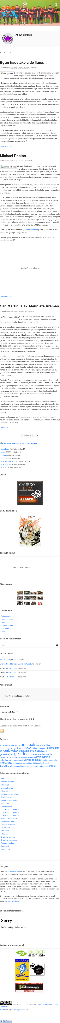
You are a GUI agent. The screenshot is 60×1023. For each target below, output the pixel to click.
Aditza (15, 660)
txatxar (3, 452)
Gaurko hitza (31, 443)
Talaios (3, 1009)
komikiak (37, 759)
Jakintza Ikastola (14, 872)
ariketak (38, 745)
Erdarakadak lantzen (8, 822)
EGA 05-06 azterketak (11, 812)
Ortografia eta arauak (9, 840)
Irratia (3, 631)
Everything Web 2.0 (25, 664)
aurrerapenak (5, 748)
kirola (30, 161)
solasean (6, 765)
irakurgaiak (43, 756)
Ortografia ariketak (8, 837)
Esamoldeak (5, 828)
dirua (19, 748)
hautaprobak (4, 757)
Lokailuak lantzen (7, 788)
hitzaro (20, 757)
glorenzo (5, 67)
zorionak (51, 766)
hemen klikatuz (30, 229)
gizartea (21, 753)
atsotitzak (47, 745)
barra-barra (5, 449)
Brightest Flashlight (7, 664)
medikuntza (16, 763)
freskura (4, 455)
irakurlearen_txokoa (9, 760)
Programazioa (6, 616)
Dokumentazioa (7, 625)
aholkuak (3, 745)
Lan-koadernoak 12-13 (9, 619)
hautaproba (47, 754)
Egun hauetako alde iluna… (23, 62)
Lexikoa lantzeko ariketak (10, 794)
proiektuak (40, 763)
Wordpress (18, 1009)
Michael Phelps (13, 155)
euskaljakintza (27, 750)
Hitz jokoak (5, 785)
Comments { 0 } (6, 146)
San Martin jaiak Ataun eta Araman (29, 306)
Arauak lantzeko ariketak (10, 800)
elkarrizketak (9, 750)
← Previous (26, 436)
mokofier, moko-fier (8, 461)
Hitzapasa (4, 791)
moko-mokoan (6, 464)
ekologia (35, 748)
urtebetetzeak (35, 766)
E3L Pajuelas (5, 660)
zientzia (43, 766)
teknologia (24, 766)
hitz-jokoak (13, 757)
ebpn (23, 748)
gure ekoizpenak (35, 754)
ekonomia (42, 748)
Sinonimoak (5, 849)
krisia (56, 760)
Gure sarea (5, 628)
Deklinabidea (12, 668)
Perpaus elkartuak (8, 843)
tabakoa (17, 766)
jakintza (21, 760)
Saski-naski (5, 846)
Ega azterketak (6, 806)
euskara (41, 750)
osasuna (32, 763)
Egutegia (4, 622)
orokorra (33, 67)
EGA (28, 747)
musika (24, 763)
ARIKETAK (5, 803)
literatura (6, 762)
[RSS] (2, 731)
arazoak (28, 744)
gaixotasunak (7, 754)
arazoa (16, 745)
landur (3, 458)
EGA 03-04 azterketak (11, 809)
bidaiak (13, 748)
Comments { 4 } (6, 427)
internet (32, 757)
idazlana (26, 757)
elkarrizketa (52, 748)
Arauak (10, 745)
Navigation (58, 9)
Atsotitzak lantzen (7, 782)
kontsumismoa (48, 760)
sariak (47, 763)
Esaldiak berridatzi (8, 825)
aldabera (4, 467)
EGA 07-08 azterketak (9, 819)
